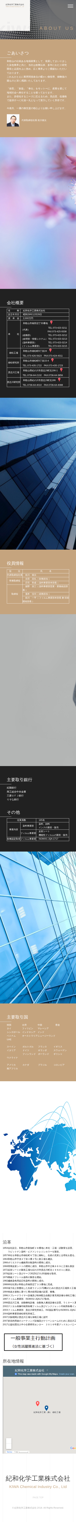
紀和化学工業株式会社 (15, 5)
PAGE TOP (38, 1497)
